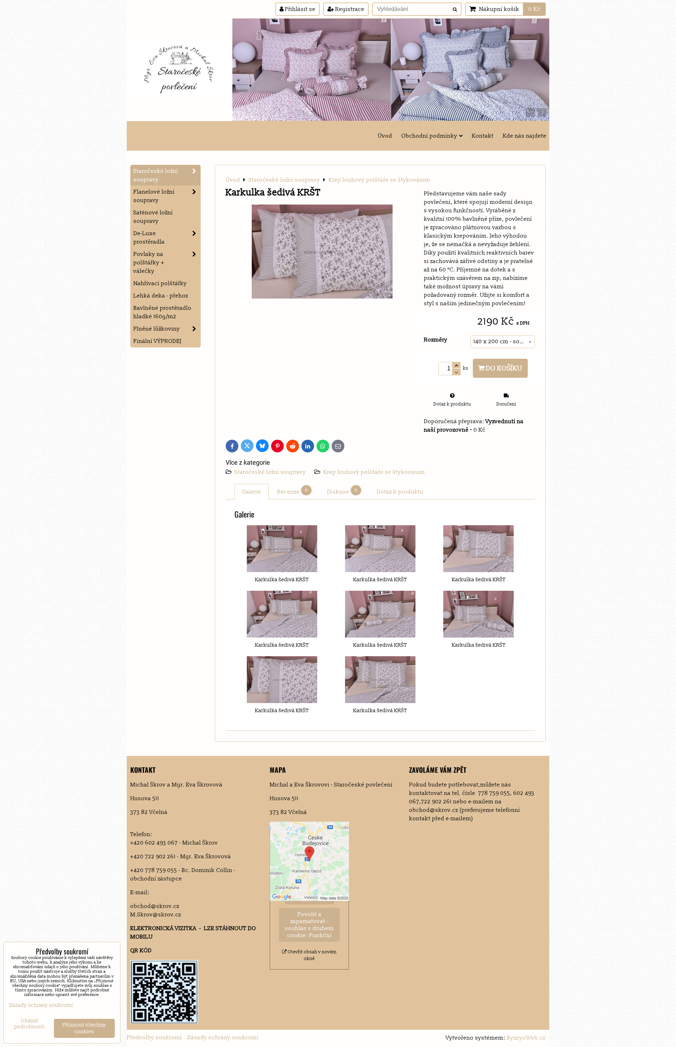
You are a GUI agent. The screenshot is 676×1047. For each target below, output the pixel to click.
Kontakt (483, 135)
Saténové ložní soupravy (153, 217)
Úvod (385, 135)
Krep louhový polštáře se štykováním (374, 472)
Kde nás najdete (524, 135)
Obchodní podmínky (429, 135)
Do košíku (503, 368)
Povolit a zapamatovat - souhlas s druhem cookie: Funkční (309, 925)
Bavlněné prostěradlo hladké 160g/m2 (162, 312)
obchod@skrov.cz (154, 906)
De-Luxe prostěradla (149, 237)
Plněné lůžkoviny (156, 328)
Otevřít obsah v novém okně (312, 955)
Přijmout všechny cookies (84, 1028)
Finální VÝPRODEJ (157, 341)
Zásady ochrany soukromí (222, 1037)
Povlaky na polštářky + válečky (148, 263)
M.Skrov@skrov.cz (155, 914)
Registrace (349, 9)
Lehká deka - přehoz (160, 295)
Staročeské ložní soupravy (270, 472)
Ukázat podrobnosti (29, 1024)
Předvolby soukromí (154, 1037)
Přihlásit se (299, 9)
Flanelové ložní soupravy (154, 196)
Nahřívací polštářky (160, 283)
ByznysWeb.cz (526, 1037)
